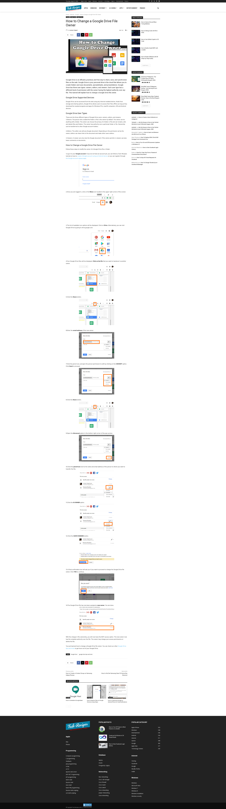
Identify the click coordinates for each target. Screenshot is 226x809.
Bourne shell (69, 782)
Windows (134, 783)
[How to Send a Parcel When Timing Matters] (136, 24)
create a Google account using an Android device (92, 156)
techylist (134, 117)
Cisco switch (102, 787)
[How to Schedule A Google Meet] (75, 691)
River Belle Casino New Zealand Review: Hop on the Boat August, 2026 (150, 98)
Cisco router (102, 785)
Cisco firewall (102, 782)
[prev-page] (67, 706)
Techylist (134, 122)
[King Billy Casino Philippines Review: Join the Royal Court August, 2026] (136, 89)
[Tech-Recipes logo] (73, 8)
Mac (67, 742)
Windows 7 (135, 788)
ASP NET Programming (72, 774)
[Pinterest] (86, 35)
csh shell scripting (71, 793)
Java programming (71, 764)
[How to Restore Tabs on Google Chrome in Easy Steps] (96, 691)
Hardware (68, 761)
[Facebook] (149, 1)
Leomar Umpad (74, 30)
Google (77, 14)
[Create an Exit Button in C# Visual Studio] (103, 738)
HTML (67, 766)
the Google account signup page (76, 158)
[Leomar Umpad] (67, 30)
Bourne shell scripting (72, 790)
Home (67, 14)
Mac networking (103, 777)
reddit (133, 771)
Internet (72, 14)
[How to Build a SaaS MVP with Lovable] (136, 50)
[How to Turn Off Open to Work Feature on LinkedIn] (102, 729)
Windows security (137, 796)
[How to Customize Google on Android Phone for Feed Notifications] (117, 691)
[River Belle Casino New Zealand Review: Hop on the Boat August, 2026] (136, 99)
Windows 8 (135, 791)
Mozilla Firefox (136, 769)
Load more (145, 65)
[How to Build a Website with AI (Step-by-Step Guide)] (136, 59)
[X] (154, 1)
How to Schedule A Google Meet (74, 700)
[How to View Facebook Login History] (103, 745)
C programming (70, 758)
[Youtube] (159, 1)
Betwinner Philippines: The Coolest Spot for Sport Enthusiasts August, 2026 (148, 78)
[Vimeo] (157, 1)
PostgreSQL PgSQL (104, 765)
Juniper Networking (104, 793)
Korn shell (69, 785)
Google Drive (74, 654)
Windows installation (137, 793)
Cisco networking (103, 790)
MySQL (101, 760)
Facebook (134, 763)
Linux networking (103, 795)
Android (110, 697)
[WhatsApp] (91, 35)
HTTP (67, 769)
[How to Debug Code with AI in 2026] (136, 33)
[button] (158, 8)
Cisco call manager (104, 779)
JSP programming (71, 777)
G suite (68, 697)
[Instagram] (152, 1)
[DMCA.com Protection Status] (87, 807)
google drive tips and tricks (85, 654)
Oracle (100, 763)
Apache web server (71, 772)
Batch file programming (72, 788)
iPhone (68, 744)
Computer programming (73, 756)
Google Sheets (80, 17)
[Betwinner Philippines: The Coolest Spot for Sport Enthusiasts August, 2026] (136, 79)
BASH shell (69, 780)
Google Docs (73, 17)
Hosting (134, 761)
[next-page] (70, 706)
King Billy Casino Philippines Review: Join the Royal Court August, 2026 (149, 88)
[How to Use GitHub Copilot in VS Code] (136, 42)
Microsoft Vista (136, 785)
